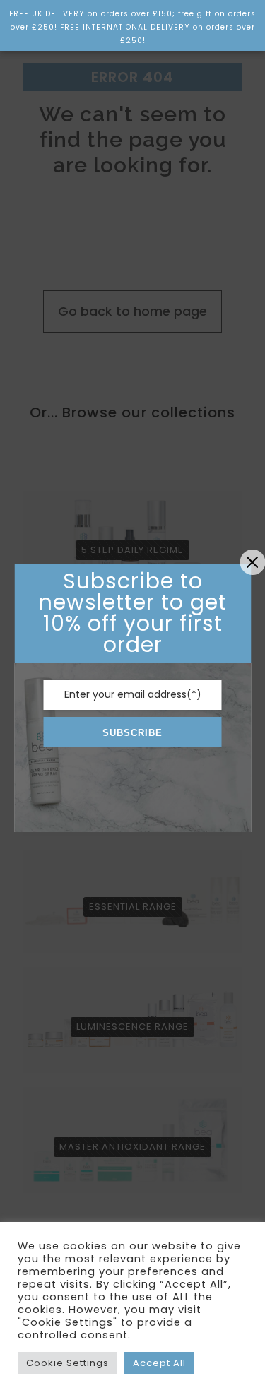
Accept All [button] (159, 1363)
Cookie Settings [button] (67, 1363)
